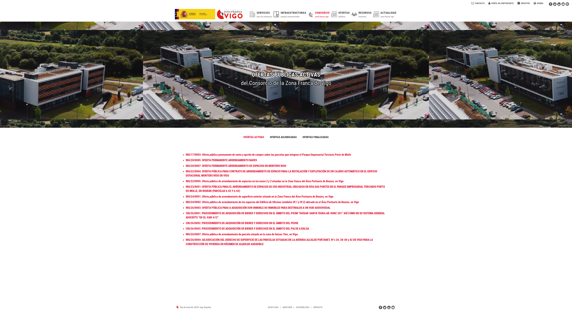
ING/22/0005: (264, 181)
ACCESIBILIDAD (302, 307)
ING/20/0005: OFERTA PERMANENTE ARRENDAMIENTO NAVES (221, 160)
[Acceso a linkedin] (559, 4)
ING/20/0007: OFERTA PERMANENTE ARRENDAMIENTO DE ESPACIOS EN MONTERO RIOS (236, 166)
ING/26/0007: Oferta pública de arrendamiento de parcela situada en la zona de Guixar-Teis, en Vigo (242, 234)
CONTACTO (317, 307)
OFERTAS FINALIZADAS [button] (316, 137)
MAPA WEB (287, 307)
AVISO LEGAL (273, 307)
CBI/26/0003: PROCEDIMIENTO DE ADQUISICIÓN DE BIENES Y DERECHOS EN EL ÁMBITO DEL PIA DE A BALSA (247, 228)
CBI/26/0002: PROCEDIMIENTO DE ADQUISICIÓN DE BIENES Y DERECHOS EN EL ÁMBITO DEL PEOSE (242, 223)
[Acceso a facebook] (550, 4)
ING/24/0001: (259, 196)
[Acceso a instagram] (567, 4)
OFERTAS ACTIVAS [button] (253, 137)
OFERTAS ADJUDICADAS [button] (283, 137)
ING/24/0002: (272, 202)
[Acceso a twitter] (555, 4)
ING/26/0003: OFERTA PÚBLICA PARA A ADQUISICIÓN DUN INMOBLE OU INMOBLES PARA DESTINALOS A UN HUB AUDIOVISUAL (258, 207)
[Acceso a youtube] (563, 4)
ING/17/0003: (268, 154)
